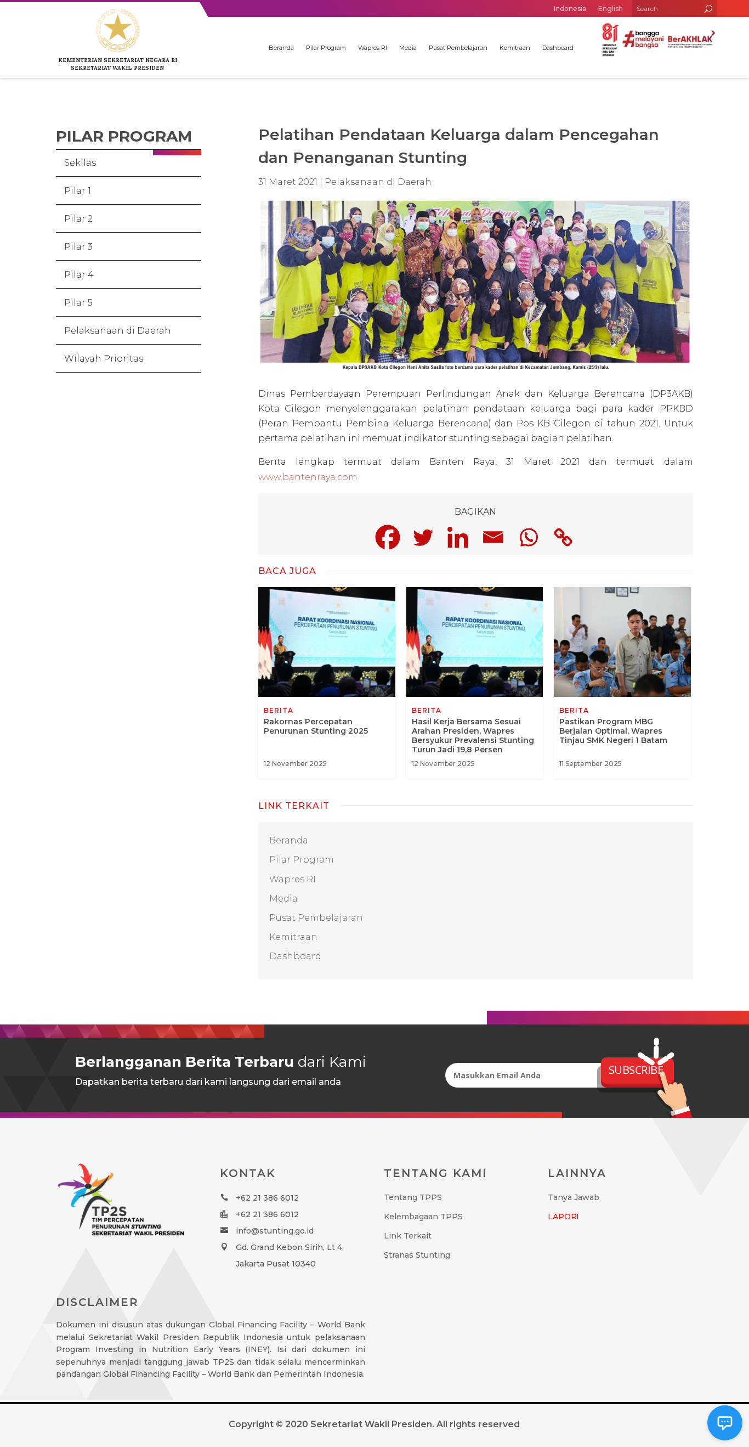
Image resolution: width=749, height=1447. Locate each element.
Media (408, 48)
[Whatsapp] (528, 537)
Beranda (281, 48)
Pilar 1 (77, 190)
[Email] (492, 537)
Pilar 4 (79, 274)
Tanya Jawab (573, 1197)
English (610, 8)
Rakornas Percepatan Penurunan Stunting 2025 (326, 683)
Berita (278, 710)
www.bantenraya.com (308, 477)
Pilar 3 (78, 246)
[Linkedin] (457, 537)
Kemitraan (515, 48)
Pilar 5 (78, 302)
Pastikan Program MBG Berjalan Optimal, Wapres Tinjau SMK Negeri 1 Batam (622, 683)
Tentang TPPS (413, 1197)
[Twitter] (422, 537)
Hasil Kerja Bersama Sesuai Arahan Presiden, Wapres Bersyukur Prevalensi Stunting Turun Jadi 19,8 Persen (474, 683)
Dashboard (558, 48)
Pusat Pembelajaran (458, 48)
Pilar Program (326, 48)
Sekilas (80, 162)
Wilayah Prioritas (103, 358)
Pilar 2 (78, 218)
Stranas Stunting (417, 1255)
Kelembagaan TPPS (423, 1216)
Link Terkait (408, 1236)
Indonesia (570, 8)
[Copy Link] (563, 537)
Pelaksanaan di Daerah (117, 330)
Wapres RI (372, 48)
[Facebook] (387, 537)
